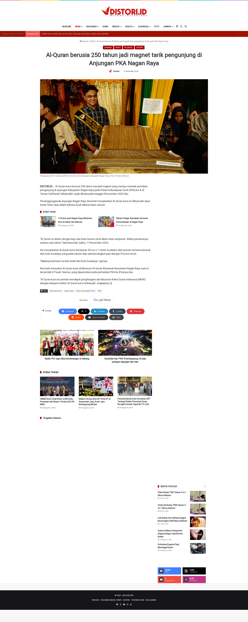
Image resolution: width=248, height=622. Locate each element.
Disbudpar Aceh (56, 291)
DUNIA (105, 26)
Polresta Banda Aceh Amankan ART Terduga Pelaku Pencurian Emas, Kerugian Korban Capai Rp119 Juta (134, 401)
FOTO (156, 26)
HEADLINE (66, 26)
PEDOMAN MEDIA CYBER (111, 600)
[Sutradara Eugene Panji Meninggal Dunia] (198, 548)
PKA (99, 291)
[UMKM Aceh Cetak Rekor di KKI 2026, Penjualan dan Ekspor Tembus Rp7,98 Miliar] (57, 386)
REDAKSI (95, 600)
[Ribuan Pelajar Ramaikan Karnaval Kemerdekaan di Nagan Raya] (106, 221)
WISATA (116, 26)
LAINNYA (167, 26)
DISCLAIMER (151, 600)
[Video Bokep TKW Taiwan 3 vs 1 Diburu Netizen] (198, 496)
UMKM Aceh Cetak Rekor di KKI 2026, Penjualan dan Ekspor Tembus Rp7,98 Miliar (57, 401)
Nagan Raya (69, 291)
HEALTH (128, 26)
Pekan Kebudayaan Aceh (85, 291)
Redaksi (116, 71)
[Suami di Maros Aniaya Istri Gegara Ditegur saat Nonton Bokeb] (198, 534)
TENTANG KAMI (137, 600)
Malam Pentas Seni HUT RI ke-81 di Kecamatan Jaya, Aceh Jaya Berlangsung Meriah (76, 34)
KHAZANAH (91, 26)
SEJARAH (128, 47)
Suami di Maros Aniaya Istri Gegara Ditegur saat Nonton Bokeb (170, 533)
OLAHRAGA (143, 26)
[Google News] (102, 300)
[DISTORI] (124, 11)
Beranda (85, 41)
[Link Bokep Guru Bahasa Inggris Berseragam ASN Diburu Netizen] (198, 521)
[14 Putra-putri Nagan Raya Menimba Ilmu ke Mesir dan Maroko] (48, 221)
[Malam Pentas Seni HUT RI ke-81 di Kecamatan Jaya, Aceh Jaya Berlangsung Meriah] (96, 386)
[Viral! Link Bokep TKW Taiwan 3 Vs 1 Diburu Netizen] (198, 509)
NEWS (78, 26)
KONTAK (126, 600)
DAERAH (108, 47)
